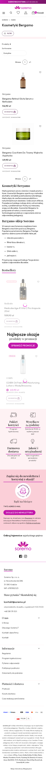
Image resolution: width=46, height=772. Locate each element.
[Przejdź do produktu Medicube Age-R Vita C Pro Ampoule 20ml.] (23, 289)
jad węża (10, 255)
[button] (3, 13)
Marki (13, 20)
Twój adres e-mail (12, 506)
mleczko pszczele (14, 238)
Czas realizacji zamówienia (13, 698)
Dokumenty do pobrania (12, 673)
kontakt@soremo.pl (15, 601)
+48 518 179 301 (10, 611)
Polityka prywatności (11, 668)
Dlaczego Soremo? (10, 628)
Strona (18, 62)
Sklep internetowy (20, 769)
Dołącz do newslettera (19, 512)
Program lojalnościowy (11, 658)
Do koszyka (8, 112)
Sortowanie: (7, 48)
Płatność (6, 689)
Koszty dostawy (8, 693)
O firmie (5, 623)
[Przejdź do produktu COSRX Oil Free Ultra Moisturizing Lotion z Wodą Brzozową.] (23, 364)
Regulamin (29, 518)
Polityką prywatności (33, 523)
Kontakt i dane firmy (10, 632)
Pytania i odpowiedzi (10, 663)
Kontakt (5, 637)
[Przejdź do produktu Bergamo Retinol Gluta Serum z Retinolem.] (23, 80)
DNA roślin (11, 251)
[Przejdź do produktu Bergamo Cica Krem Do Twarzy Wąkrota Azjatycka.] (23, 134)
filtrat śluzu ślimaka (15, 242)
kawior (10, 246)
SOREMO (5, 20)
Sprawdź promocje (23, 345)
